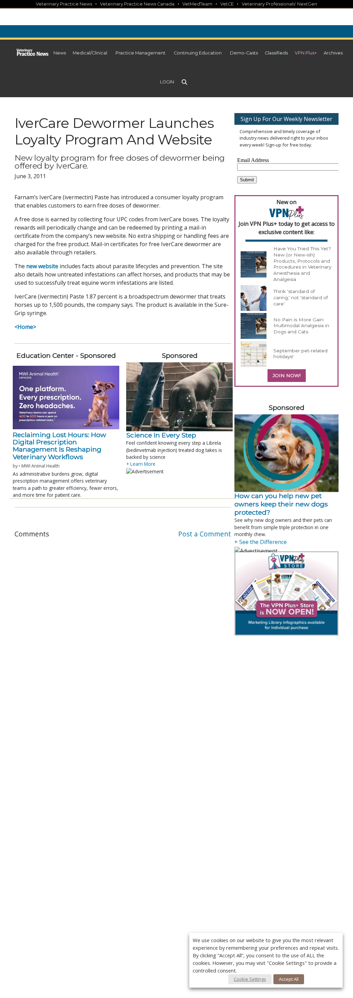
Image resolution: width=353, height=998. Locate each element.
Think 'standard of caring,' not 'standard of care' (300, 297)
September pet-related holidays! (300, 354)
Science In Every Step (161, 435)
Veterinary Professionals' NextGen (279, 4)
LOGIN (167, 81)
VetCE (227, 4)
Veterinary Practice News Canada (137, 4)
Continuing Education (198, 53)
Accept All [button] (289, 979)
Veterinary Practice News (64, 4)
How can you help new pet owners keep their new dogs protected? (281, 504)
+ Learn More (140, 464)
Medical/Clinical (90, 53)
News (59, 53)
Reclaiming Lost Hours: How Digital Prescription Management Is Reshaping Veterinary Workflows (59, 446)
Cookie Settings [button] (250, 979)
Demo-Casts (244, 53)
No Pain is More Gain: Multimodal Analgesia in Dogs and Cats (301, 325)
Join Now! (287, 375)
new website (42, 266)
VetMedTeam (197, 4)
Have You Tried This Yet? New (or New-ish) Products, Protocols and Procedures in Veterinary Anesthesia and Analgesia (302, 264)
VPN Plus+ (306, 53)
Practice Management (140, 53)
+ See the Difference (260, 542)
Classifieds (276, 53)
